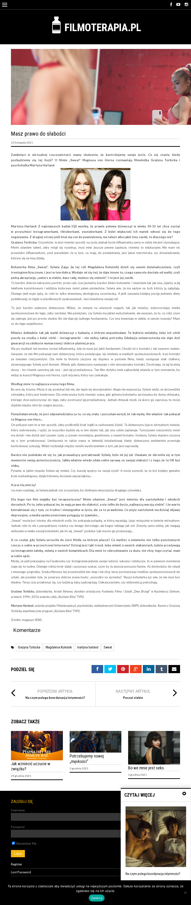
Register (16, 864)
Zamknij (96, 898)
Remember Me (26, 843)
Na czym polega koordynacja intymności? (55, 697)
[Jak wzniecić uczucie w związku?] (37, 759)
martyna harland (87, 647)
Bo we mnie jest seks (146, 767)
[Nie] (185, 892)
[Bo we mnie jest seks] (154, 763)
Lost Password (21, 872)
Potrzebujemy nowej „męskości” (87, 759)
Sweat (108, 647)
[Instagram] (186, 5)
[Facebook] (171, 5)
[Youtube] (178, 5)
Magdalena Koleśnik (59, 647)
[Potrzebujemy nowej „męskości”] (96, 751)
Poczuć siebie (133, 697)
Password (17, 827)
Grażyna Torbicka (29, 647)
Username (18, 810)
